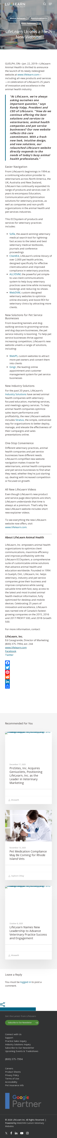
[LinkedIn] (28, 681)
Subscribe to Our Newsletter (19, 1048)
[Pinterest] (28, 672)
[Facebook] (28, 662)
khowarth (15, 800)
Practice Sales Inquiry (16, 1041)
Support (9, 1038)
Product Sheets (13, 1072)
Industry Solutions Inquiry (18, 1044)
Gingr (13, 367)
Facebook (10, 651)
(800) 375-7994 (14, 1059)
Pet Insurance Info (14, 1085)
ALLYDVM (15, 274)
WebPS (14, 356)
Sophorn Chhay (17, 876)
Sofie (12, 234)
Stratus (19, 420)
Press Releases (28, 23)
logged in (25, 982)
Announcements (39, 18)
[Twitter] (28, 667)
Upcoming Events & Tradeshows (21, 1051)
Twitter (9, 655)
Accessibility (11, 1082)
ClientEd (14, 256)
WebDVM (15, 292)
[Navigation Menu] (50, 3)
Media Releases (17, 18)
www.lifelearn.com (28, 74)
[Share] (28, 686)
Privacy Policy (12, 1075)
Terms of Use (12, 1078)
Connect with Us (13, 1034)
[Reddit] (28, 677)
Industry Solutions (15, 394)
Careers (9, 1068)
